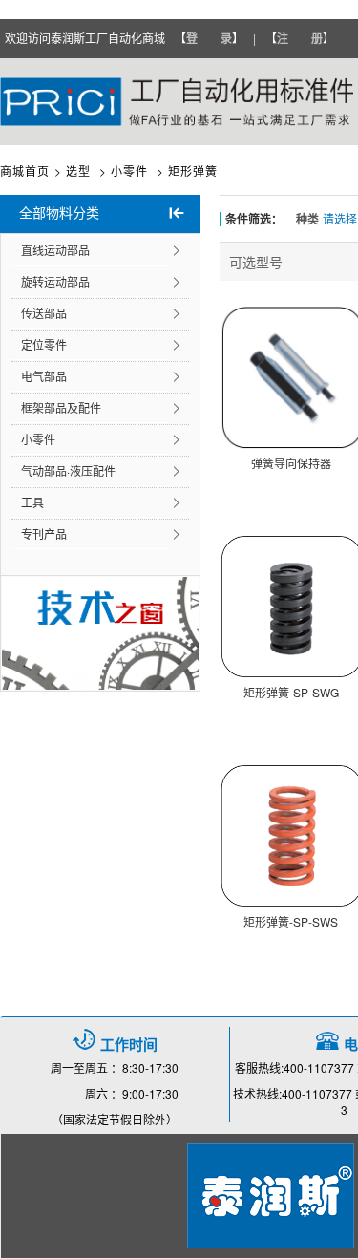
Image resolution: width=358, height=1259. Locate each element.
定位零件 (44, 344)
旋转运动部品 (55, 281)
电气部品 (44, 376)
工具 (32, 502)
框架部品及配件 (61, 407)
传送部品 (44, 313)
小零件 (38, 439)
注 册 (300, 38)
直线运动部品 (55, 250)
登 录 (209, 38)
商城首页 (25, 170)
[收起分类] (176, 214)
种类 (307, 218)
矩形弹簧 (193, 170)
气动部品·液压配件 (68, 470)
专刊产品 (44, 533)
